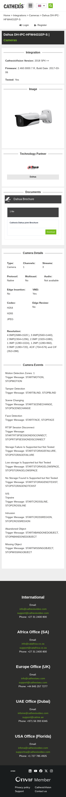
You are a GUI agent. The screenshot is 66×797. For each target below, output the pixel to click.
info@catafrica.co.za (33, 643)
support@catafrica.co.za (33, 647)
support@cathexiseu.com (33, 682)
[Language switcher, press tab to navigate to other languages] (41, 6)
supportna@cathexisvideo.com (33, 752)
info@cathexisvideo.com (33, 609)
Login (26, 25)
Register (42, 25)
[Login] (20, 25)
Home (7, 15)
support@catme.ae (33, 717)
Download (51, 232)
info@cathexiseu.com (33, 678)
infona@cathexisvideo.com (33, 748)
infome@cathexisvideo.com (33, 713)
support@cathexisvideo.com (33, 613)
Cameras (34, 15)
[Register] (35, 25)
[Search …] (50, 5)
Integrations (19, 15)
